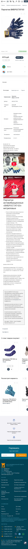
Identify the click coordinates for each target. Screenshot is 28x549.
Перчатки (23, 90)
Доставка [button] (9, 71)
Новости (3, 511)
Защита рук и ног (15, 90)
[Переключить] (25, 543)
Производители (5, 513)
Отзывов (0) (5, 328)
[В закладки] (24, 14)
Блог (17, 511)
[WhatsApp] (23, 534)
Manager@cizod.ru (17, 299)
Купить (18, 57)
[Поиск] (16, 1)
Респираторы (4, 482)
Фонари (3, 496)
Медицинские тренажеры (20, 491)
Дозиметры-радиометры (20, 482)
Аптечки (3, 487)
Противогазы (4, 480)
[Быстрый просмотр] (11, 369)
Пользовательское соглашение (8, 544)
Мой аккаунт (22, 1)
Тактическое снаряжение (20, 496)
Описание (4, 82)
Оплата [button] (9, 66)
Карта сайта (20, 537)
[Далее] (25, 338)
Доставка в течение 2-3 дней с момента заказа (14, 424)
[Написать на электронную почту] (7, 1)
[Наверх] (3, 543)
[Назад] (23, 338)
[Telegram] (19, 534)
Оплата (3, 509)
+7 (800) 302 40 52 (8, 529)
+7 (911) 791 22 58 (8, 531)
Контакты (18, 509)
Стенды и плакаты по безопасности (19, 488)
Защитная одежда (18, 480)
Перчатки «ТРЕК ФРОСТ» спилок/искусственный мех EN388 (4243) (10, 400)
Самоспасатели (5, 484)
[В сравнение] (21, 14)
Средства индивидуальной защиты (5, 493)
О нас (2, 506)
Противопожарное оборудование (18, 499)
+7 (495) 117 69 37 (8, 534)
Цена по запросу (6, 403)
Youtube (9, 515)
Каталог (18, 513)
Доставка (18, 506)
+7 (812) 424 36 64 (8, 526)
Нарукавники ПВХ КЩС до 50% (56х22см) (10, 359)
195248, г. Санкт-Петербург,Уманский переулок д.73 (21, 528)
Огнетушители (4, 498)
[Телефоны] (13, 1)
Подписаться (22, 455)
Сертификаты (5, 332)
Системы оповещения (19, 484)
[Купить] (8, 369)
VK (12, 515)
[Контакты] (10, 1)
